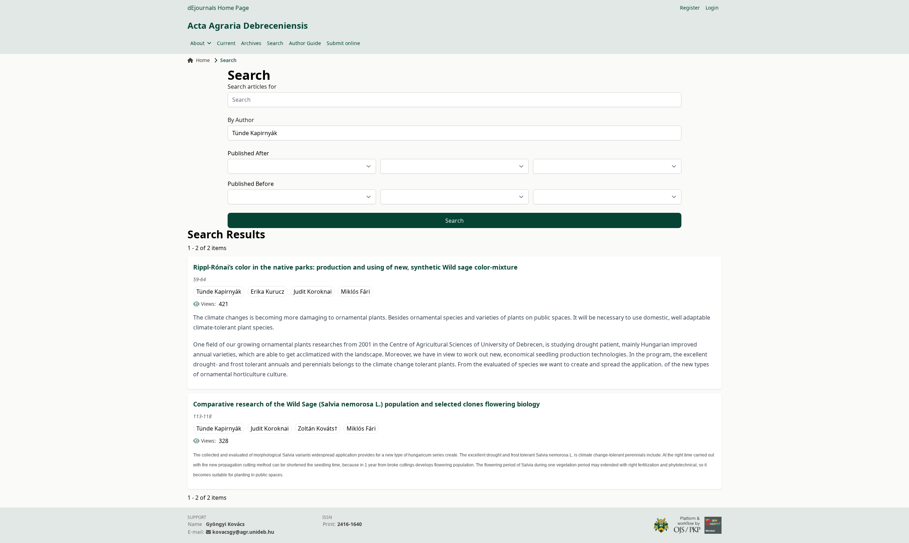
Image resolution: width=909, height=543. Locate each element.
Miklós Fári (355, 291)
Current (226, 43)
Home (203, 60)
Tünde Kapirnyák (218, 291)
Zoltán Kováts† (317, 428)
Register (690, 7)
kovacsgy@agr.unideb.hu (243, 531)
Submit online (343, 43)
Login (712, 7)
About (197, 43)
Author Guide (305, 43)
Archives (251, 43)
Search (275, 43)
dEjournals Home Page (218, 8)
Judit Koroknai (313, 291)
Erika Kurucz (267, 291)
